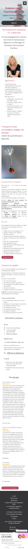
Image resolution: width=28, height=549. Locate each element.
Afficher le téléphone (11, 334)
